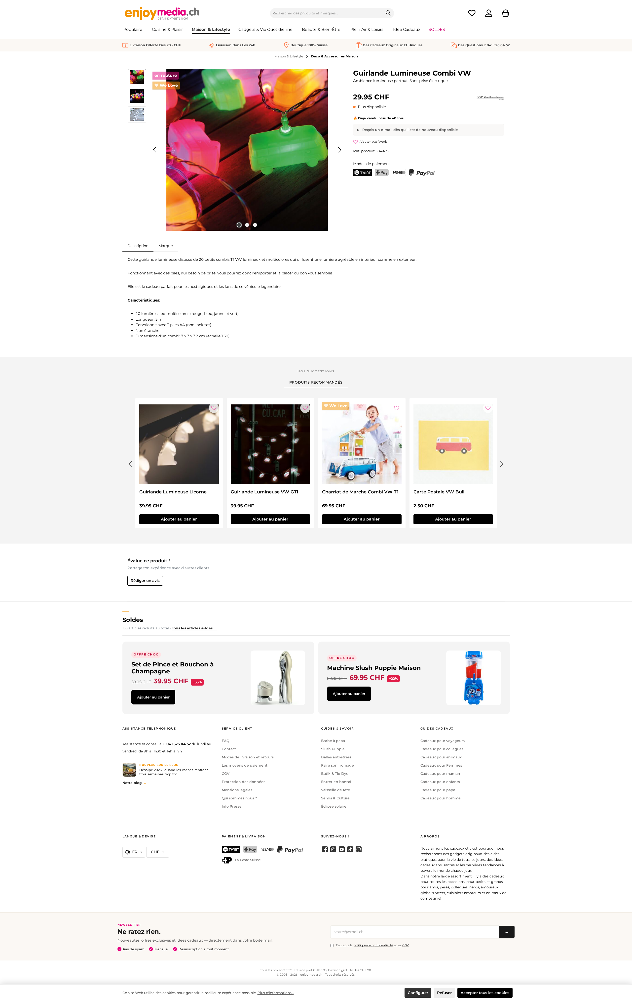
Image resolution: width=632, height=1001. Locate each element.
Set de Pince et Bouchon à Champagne (172, 668)
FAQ (225, 741)
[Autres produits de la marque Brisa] (490, 98)
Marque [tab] (165, 245)
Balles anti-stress (336, 757)
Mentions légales (237, 790)
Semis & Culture (335, 798)
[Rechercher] (388, 13)
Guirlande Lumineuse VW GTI (264, 492)
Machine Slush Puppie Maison (374, 667)
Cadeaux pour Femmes (441, 765)
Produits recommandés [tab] (316, 382)
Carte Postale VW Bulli (439, 492)
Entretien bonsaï (336, 782)
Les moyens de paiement (244, 765)
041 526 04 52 (178, 744)
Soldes (132, 619)
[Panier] (504, 13)
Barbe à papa (333, 741)
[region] (235, 150)
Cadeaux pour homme (440, 798)
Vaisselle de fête (335, 790)
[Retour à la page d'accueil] (162, 13)
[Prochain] (339, 150)
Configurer (418, 992)
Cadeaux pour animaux (441, 757)
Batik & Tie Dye (334, 774)
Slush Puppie (333, 749)
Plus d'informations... (276, 993)
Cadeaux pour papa (437, 790)
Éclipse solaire (333, 806)
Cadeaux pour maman (440, 774)
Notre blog (132, 783)
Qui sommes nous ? (239, 798)
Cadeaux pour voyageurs (442, 741)
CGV (225, 774)
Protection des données (243, 782)
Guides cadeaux (436, 728)
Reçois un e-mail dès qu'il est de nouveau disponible (409, 130)
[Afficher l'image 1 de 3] (239, 225)
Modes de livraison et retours (248, 757)
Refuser (444, 992)
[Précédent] (155, 150)
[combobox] (326, 13)
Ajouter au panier (179, 519)
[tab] (137, 246)
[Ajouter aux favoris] (214, 408)
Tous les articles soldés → (194, 628)
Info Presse (232, 806)
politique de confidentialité (373, 945)
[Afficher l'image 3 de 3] (255, 225)
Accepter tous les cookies (485, 992)
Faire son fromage (337, 765)
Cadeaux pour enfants (440, 782)
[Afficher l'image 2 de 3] (247, 225)
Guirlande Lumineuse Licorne (173, 492)
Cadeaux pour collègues (441, 749)
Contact (229, 749)
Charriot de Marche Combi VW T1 (360, 492)
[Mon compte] (489, 13)
